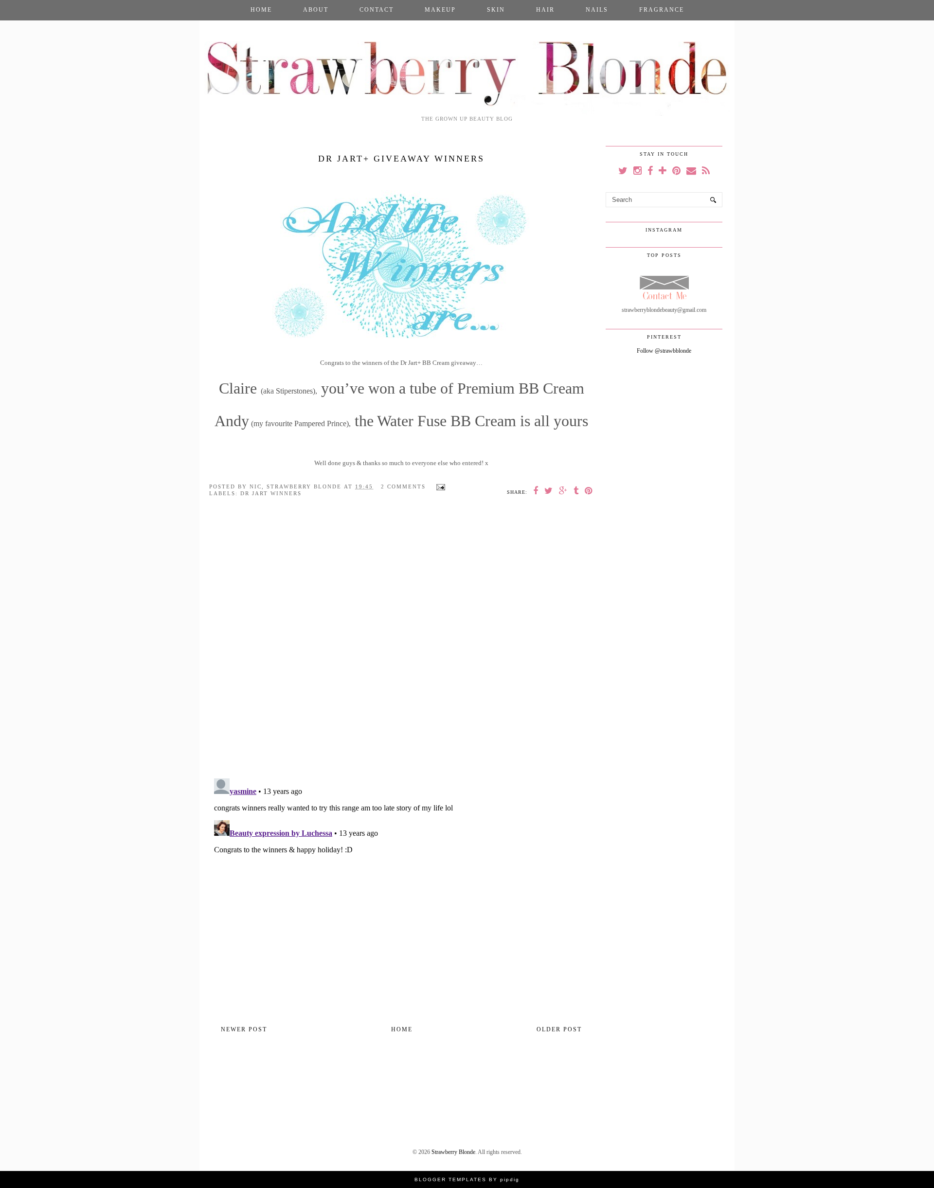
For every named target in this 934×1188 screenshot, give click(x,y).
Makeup (440, 9)
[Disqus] (401, 644)
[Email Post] (439, 486)
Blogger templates (450, 1179)
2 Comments (403, 486)
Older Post (559, 1029)
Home (261, 9)
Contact (376, 9)
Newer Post (244, 1029)
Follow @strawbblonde (664, 350)
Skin (496, 9)
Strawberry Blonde (453, 1152)
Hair (545, 9)
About (315, 9)
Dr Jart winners (271, 493)
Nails (597, 9)
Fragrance (661, 9)
